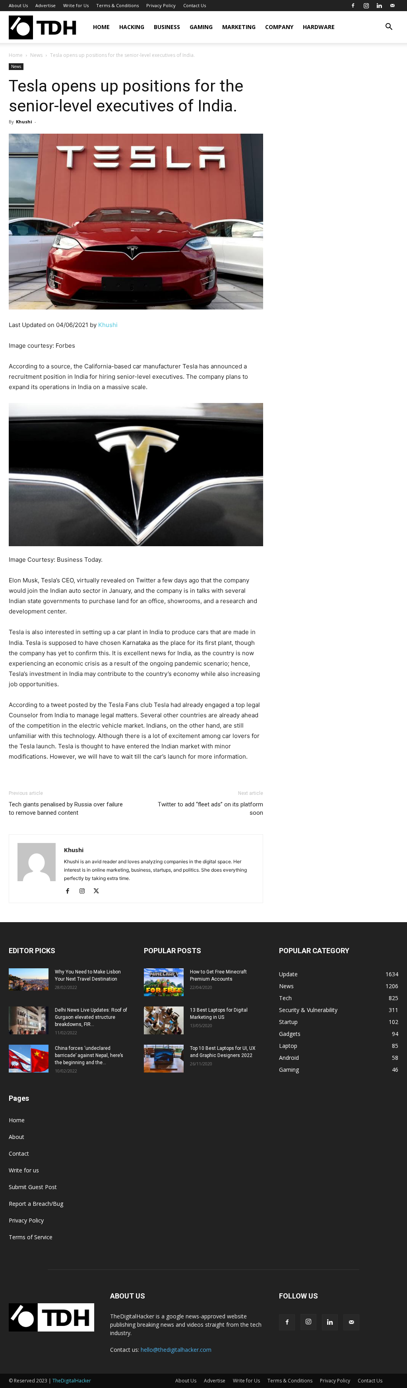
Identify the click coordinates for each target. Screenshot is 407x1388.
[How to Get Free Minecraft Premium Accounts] (164, 982)
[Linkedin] (379, 5)
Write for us (24, 1170)
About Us (18, 5)
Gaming (201, 27)
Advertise (45, 5)
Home (101, 27)
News (36, 55)
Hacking (131, 27)
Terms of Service (30, 1237)
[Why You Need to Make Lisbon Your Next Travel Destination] (28, 979)
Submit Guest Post (33, 1187)
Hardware (319, 27)
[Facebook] (353, 5)
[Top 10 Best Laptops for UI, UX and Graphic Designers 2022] (164, 1059)
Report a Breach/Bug (36, 1203)
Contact (19, 1153)
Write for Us (76, 5)
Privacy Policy (161, 5)
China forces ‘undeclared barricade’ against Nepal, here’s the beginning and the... (89, 1055)
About (16, 1137)
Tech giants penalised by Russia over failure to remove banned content (66, 808)
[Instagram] (366, 5)
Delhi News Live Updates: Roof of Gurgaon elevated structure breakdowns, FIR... (91, 1017)
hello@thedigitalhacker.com (176, 1349)
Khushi (24, 122)
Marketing (239, 27)
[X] (99, 891)
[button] (388, 27)
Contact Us (194, 5)
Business (167, 27)
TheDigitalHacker (71, 1380)
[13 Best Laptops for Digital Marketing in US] (164, 1020)
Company (279, 27)
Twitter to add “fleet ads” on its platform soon (210, 808)
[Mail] (392, 5)
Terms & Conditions (117, 5)
